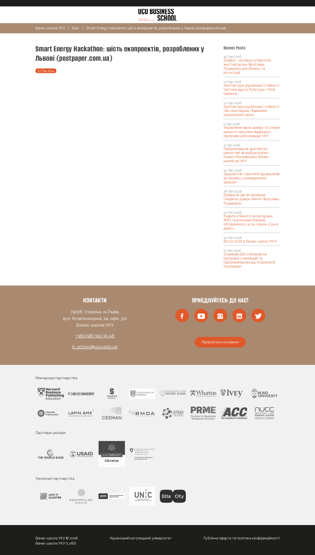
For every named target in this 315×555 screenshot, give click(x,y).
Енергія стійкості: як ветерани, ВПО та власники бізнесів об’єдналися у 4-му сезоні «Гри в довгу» (251, 222)
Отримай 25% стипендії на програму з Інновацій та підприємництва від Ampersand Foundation (249, 260)
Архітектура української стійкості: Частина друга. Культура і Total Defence (252, 89)
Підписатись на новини (220, 342)
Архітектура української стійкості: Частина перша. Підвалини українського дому (252, 111)
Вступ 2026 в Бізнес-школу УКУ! (250, 241)
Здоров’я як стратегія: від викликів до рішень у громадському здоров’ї (252, 178)
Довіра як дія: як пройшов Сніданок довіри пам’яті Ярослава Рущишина (251, 199)
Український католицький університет (141, 538)
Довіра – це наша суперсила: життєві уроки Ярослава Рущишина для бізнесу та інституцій (247, 66)
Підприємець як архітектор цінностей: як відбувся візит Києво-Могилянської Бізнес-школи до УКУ (247, 155)
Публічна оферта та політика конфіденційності (241, 538)
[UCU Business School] (157, 14)
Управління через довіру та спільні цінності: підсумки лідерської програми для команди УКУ (252, 132)
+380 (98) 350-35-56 (94, 335)
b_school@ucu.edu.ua (94, 346)
